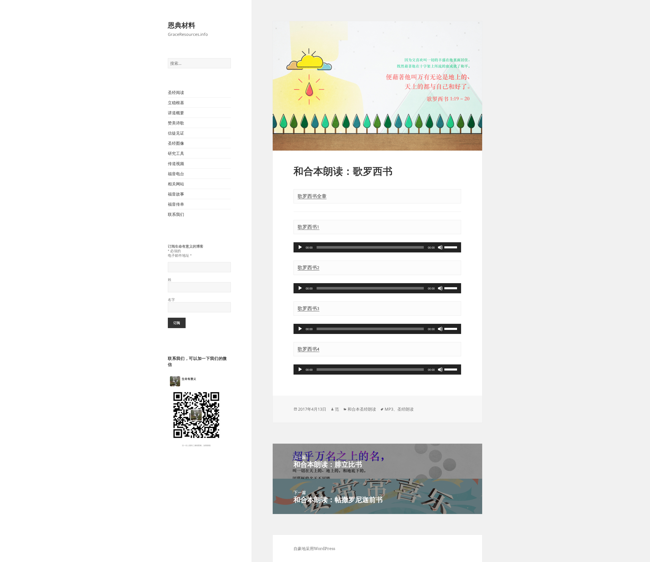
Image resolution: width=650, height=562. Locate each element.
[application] (377, 247)
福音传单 (176, 204)
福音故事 (176, 194)
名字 (171, 300)
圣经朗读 (405, 409)
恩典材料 (181, 25)
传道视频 (176, 163)
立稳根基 (176, 102)
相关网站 (176, 184)
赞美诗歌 (176, 123)
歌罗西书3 (308, 308)
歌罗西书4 (308, 349)
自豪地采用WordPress (314, 548)
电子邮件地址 (179, 255)
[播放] (300, 247)
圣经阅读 (176, 92)
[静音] (440, 247)
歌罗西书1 (308, 227)
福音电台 (176, 173)
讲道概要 (176, 113)
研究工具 (176, 153)
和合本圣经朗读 (362, 409)
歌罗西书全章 (312, 196)
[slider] (451, 246)
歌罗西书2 (308, 267)
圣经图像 (176, 143)
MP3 (389, 409)
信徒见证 (176, 133)
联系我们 (176, 214)
